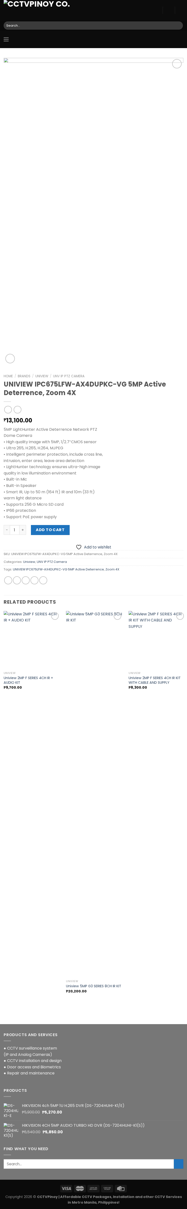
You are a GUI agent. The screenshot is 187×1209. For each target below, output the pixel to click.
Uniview (41, 376)
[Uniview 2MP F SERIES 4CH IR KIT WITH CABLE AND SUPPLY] (157, 640)
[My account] (168, 10)
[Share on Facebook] (8, 580)
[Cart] (180, 10)
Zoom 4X (112, 569)
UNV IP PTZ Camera (68, 376)
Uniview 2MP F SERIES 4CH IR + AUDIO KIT (28, 680)
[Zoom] (10, 358)
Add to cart (50, 530)
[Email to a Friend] (26, 580)
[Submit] (178, 25)
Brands (24, 376)
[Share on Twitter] (17, 580)
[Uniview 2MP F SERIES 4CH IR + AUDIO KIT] (32, 640)
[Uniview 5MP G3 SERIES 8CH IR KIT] (94, 794)
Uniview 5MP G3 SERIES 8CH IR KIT (93, 986)
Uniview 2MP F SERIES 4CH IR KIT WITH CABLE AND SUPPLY (155, 680)
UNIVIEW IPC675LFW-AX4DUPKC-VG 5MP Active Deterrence (58, 569)
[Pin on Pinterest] (34, 580)
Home (8, 376)
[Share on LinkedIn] (43, 580)
